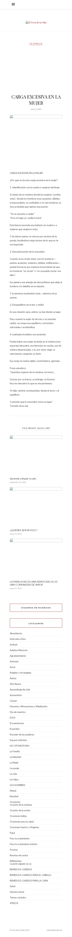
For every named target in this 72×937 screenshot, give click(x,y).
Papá (12, 832)
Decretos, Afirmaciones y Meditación (28, 706)
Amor (13, 667)
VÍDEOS (14, 903)
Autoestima (16, 695)
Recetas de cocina (19, 855)
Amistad (14, 661)
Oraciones (15, 802)
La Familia (36, 43)
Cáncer (13, 700)
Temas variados (18, 897)
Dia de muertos (18, 712)
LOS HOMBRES (17, 785)
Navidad (14, 796)
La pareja (14, 768)
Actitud (13, 644)
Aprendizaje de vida (20, 689)
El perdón (15, 728)
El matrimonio (17, 723)
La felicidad (15, 757)
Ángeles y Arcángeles (20, 672)
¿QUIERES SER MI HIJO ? (24, 530)
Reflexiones (15, 861)
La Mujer (14, 762)
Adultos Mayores (18, 650)
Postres (14, 849)
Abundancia (16, 633)
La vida (13, 773)
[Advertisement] (36, 71)
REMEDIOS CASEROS (21, 869)
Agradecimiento (18, 655)
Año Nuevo (15, 684)
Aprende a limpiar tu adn (23, 478)
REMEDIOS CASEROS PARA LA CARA (29, 880)
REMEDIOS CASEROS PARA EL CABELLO (30, 875)
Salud (12, 886)
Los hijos (14, 779)
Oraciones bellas (18, 816)
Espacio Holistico (18, 740)
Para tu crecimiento (20, 838)
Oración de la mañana (21, 804)
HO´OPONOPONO (20, 745)
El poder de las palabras (22, 734)
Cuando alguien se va (20, 863)
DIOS (12, 717)
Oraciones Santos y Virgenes (24, 827)
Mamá (13, 790)
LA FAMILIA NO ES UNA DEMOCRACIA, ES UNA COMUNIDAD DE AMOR (33, 583)
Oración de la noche (20, 810)
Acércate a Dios (18, 639)
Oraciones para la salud (22, 821)
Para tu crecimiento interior (24, 844)
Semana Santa (17, 891)
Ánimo (13, 678)
